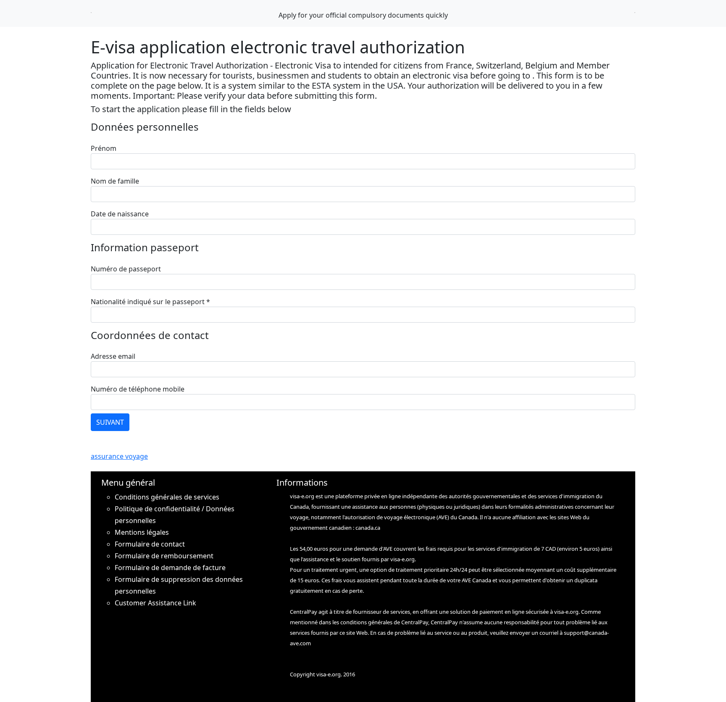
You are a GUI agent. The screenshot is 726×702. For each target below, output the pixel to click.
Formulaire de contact (150, 544)
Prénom (103, 148)
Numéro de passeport (126, 268)
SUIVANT (110, 422)
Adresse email (113, 356)
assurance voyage (119, 456)
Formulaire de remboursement (164, 555)
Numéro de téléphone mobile (137, 389)
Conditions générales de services (167, 497)
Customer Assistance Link (155, 602)
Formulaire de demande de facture (170, 567)
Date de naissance (120, 213)
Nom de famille (115, 181)
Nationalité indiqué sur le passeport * (150, 301)
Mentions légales (142, 532)
